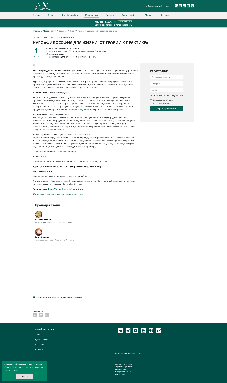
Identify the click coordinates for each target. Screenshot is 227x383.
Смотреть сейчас (130, 15)
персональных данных (163, 103)
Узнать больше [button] (10, 370)
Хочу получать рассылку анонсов (168, 95)
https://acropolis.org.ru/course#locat (66, 189)
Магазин (149, 15)
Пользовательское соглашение (128, 353)
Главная (36, 15)
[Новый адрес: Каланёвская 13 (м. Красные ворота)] (113, 23)
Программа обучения (78, 109)
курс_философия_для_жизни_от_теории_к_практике (59, 194)
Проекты (110, 15)
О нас (50, 15)
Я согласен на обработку (164, 100)
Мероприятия (91, 15)
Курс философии (70, 15)
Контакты (165, 15)
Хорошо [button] (24, 376)
